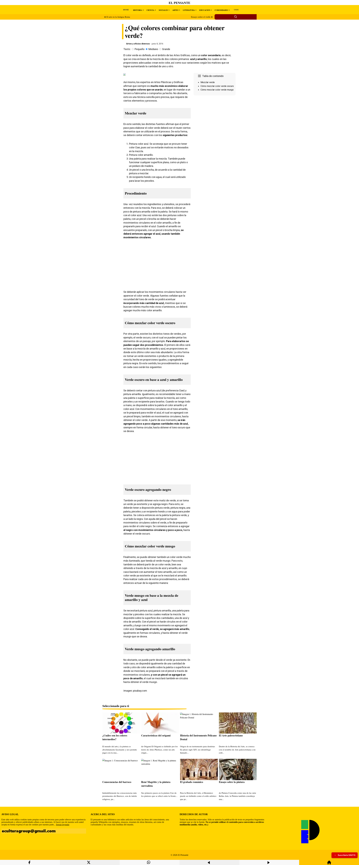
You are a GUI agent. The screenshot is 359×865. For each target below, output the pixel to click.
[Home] (329, 863)
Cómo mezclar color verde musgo (217, 89)
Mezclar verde (208, 82)
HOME (126, 9)
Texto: (127, 49)
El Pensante (179, 2)
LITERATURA (189, 10)
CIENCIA (150, 10)
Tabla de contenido (213, 76)
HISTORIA (137, 10)
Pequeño (139, 49)
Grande (166, 49)
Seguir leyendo (62, 824)
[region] (215, 120)
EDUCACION (204, 10)
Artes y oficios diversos (138, 43)
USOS (236, 9)
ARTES (175, 10)
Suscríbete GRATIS (346, 855)
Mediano (153, 49)
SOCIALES (163, 10)
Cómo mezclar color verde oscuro (217, 86)
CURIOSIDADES (221, 10)
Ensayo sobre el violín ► (202, 17)
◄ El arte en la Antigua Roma (117, 17)
